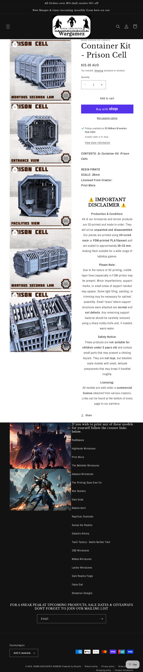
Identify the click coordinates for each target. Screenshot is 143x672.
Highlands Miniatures (83, 448)
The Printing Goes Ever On (87, 482)
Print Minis (78, 457)
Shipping (99, 70)
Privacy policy (108, 666)
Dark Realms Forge (82, 576)
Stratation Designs (82, 593)
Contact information (124, 670)
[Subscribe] (101, 618)
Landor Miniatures (82, 567)
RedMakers (78, 440)
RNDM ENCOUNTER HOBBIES (47, 666)
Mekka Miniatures (82, 559)
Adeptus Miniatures (82, 474)
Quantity (85, 77)
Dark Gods (77, 499)
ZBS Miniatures (80, 550)
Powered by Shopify (71, 666)
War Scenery (79, 491)
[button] (8, 26)
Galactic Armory (80, 533)
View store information (97, 142)
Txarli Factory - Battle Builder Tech (91, 542)
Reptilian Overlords (82, 516)
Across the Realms (82, 525)
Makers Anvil (79, 508)
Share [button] (88, 415)
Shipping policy (103, 670)
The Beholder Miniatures (85, 465)
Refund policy (91, 666)
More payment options (107, 118)
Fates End (77, 584)
